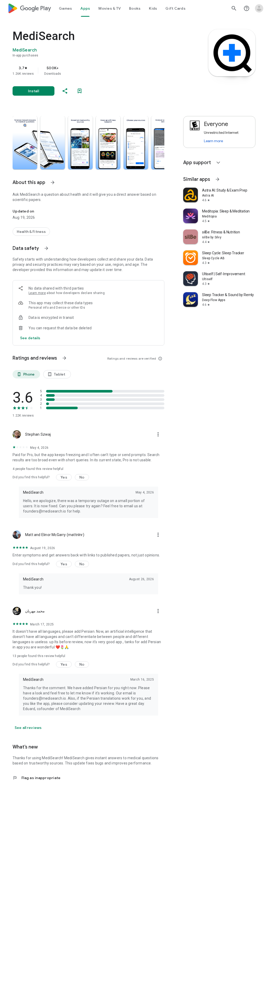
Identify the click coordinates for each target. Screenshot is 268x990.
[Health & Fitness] (31, 231)
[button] (25, 142)
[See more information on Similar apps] (217, 179)
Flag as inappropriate (36, 777)
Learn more (37, 293)
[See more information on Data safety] (46, 248)
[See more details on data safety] (30, 338)
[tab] (65, 8)
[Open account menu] (259, 8)
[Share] (65, 91)
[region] (96, 70)
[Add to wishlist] (79, 91)
